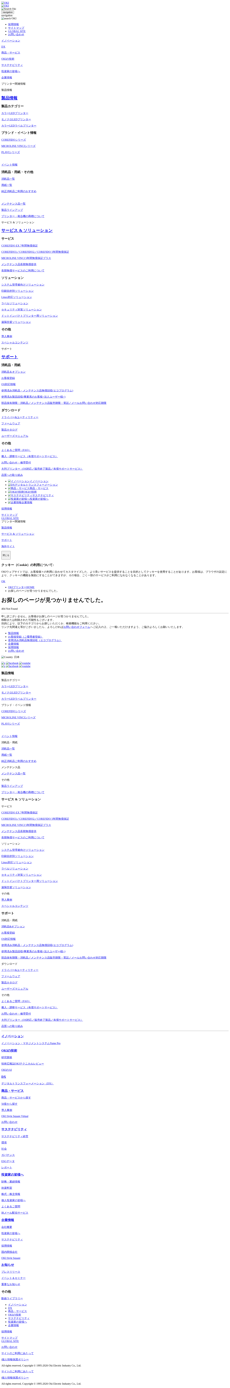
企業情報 (27, 502)
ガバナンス (8, 1155)
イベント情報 (9, 164)
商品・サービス (39, 488)
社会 (4, 1148)
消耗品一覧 (8, 178)
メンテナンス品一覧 (13, 203)
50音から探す (9, 1103)
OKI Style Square (10, 1258)
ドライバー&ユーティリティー (19, 417)
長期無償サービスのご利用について (22, 270)
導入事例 (6, 336)
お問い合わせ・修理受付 (16, 462)
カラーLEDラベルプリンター (18, 125)
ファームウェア (10, 423)
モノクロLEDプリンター (16, 119)
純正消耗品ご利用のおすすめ (18, 191)
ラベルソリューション (14, 303)
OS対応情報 (8, 384)
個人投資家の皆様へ (13, 1200)
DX (3, 1077)
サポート (9, 357)
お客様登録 (8, 378)
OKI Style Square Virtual (14, 1116)
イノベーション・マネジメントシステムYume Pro (30, 1043)
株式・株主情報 (10, 1194)
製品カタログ (9, 429)
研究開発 (6, 1057)
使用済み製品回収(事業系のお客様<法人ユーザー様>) (33, 396)
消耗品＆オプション (13, 371)
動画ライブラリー (12, 1298)
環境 (4, 1142)
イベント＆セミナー (13, 1278)
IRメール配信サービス (14, 1212)
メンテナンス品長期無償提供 (18, 264)
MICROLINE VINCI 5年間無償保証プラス (26, 258)
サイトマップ (16, 27)
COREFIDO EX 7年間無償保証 (19, 245)
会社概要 (6, 1227)
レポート (6, 1167)
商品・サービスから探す (16, 1097)
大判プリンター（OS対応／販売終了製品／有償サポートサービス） (42, 468)
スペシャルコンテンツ (14, 342)
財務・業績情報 (10, 1181)
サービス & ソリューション (27, 230)
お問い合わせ (16, 34)
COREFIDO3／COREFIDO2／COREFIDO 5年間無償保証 (35, 251)
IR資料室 (6, 1187)
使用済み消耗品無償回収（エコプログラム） (35, 640)
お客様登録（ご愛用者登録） (25, 636)
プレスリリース (10, 1271)
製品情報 (9, 98)
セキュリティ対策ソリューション (21, 309)
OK (3, 581)
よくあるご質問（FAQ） (16, 450)
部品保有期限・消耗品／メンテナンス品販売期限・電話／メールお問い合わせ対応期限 (53, 403)
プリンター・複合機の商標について (22, 216)
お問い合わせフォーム (76, 627)
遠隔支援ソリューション (16, 322)
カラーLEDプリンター (14, 113)
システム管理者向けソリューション (22, 284)
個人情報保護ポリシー (15, 1359)
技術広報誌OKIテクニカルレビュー (22, 1063)
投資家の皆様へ (39, 498)
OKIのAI (6, 1069)
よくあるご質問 (10, 1206)
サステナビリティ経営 (14, 1136)
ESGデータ (8, 1161)
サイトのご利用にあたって (17, 1353)
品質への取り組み (12, 475)
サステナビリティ (43, 495)
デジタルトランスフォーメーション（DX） (27, 1083)
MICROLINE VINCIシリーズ (18, 146)
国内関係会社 (9, 1252)
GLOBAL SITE (17, 31)
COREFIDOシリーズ (13, 139)
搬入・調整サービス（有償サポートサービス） (29, 456)
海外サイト (8, 546)
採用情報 (13, 24)
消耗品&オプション (13, 926)
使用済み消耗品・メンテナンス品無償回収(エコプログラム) (37, 390)
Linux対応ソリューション (16, 297)
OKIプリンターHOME (21, 587)
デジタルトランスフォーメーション (36, 484)
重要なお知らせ (10, 1284)
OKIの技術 (30, 491)
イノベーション (39, 481)
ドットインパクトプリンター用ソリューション (29, 315)
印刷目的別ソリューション (17, 290)
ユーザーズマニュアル (14, 436)
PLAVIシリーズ (10, 152)
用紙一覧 (6, 185)
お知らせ (7, 1264)
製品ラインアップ (12, 210)
